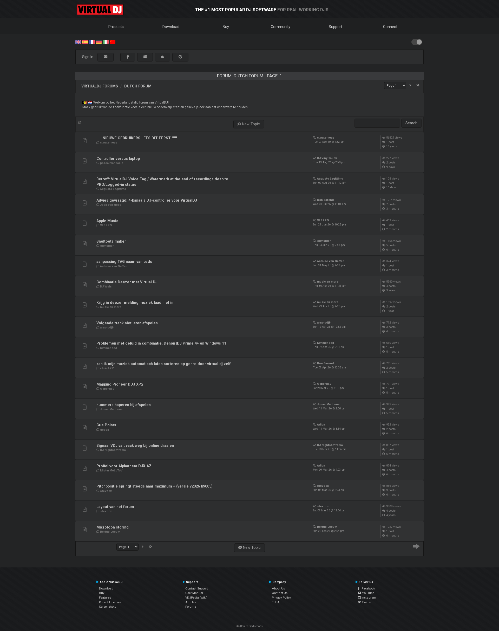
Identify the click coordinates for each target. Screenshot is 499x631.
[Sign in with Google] (180, 57)
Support (335, 27)
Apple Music (107, 221)
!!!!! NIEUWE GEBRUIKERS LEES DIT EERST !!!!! (136, 138)
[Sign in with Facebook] (127, 57)
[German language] (99, 41)
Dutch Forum (138, 86)
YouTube (367, 593)
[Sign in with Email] (105, 57)
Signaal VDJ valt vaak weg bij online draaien (135, 445)
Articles (190, 602)
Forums (190, 606)
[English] (78, 41)
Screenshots (107, 606)
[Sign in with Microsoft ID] (145, 57)
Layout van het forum (115, 507)
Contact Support (196, 588)
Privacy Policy (281, 597)
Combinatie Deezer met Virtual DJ (126, 282)
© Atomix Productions (250, 626)
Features (105, 597)
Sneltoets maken (111, 241)
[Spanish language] (85, 41)
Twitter (366, 602)
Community (280, 27)
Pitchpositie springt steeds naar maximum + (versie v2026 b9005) (154, 486)
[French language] (92, 41)
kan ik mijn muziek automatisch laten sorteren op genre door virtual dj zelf (163, 364)
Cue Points (106, 425)
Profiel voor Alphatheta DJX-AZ (124, 466)
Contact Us (279, 593)
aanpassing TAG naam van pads (124, 261)
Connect (390, 27)
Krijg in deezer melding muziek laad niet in (134, 302)
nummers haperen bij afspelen (123, 405)
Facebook (367, 588)
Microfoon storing (112, 527)
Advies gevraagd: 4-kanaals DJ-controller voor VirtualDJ (146, 200)
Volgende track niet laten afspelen (127, 323)
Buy (226, 27)
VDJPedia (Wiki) (196, 597)
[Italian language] (105, 41)
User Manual (194, 593)
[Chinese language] (112, 41)
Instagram (368, 597)
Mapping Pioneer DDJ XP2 (119, 384)
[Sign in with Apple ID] (162, 57)
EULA (276, 602)
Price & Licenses (110, 602)
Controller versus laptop (118, 158)
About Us (278, 588)
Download (170, 27)
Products (116, 27)
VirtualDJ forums (99, 86)
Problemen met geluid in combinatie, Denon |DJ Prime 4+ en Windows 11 (161, 343)
